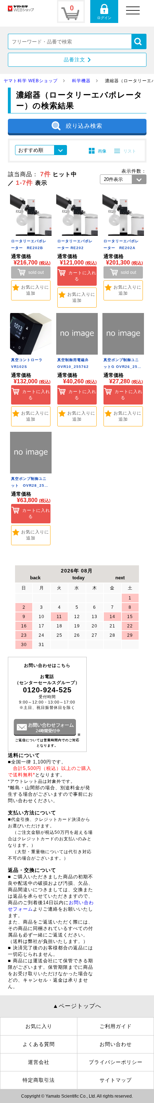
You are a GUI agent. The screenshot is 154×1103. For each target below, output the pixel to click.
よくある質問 (39, 1044)
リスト (129, 151)
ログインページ (104, 11)
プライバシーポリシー (116, 1062)
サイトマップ (116, 1080)
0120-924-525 (47, 690)
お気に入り (38, 1026)
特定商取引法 (39, 1080)
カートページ (70, 11)
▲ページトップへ (77, 1006)
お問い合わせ (116, 1044)
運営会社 (38, 1062)
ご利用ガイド (116, 1026)
